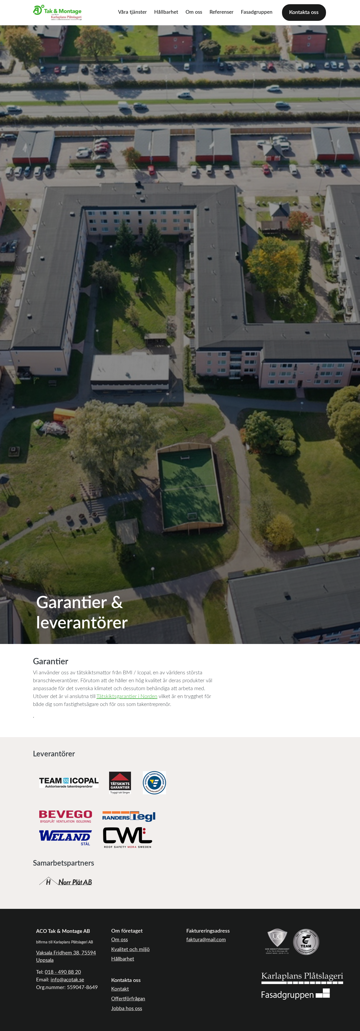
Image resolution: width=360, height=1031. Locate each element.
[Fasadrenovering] (295, 993)
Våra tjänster (132, 12)
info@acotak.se (67, 979)
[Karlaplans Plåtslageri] (302, 977)
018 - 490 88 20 (63, 972)
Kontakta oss (304, 12)
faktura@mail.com (206, 939)
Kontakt (120, 989)
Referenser (221, 12)
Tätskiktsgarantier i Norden (126, 696)
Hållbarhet (166, 12)
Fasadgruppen (257, 12)
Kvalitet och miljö (130, 949)
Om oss (194, 12)
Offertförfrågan (128, 998)
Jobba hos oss (126, 1008)
